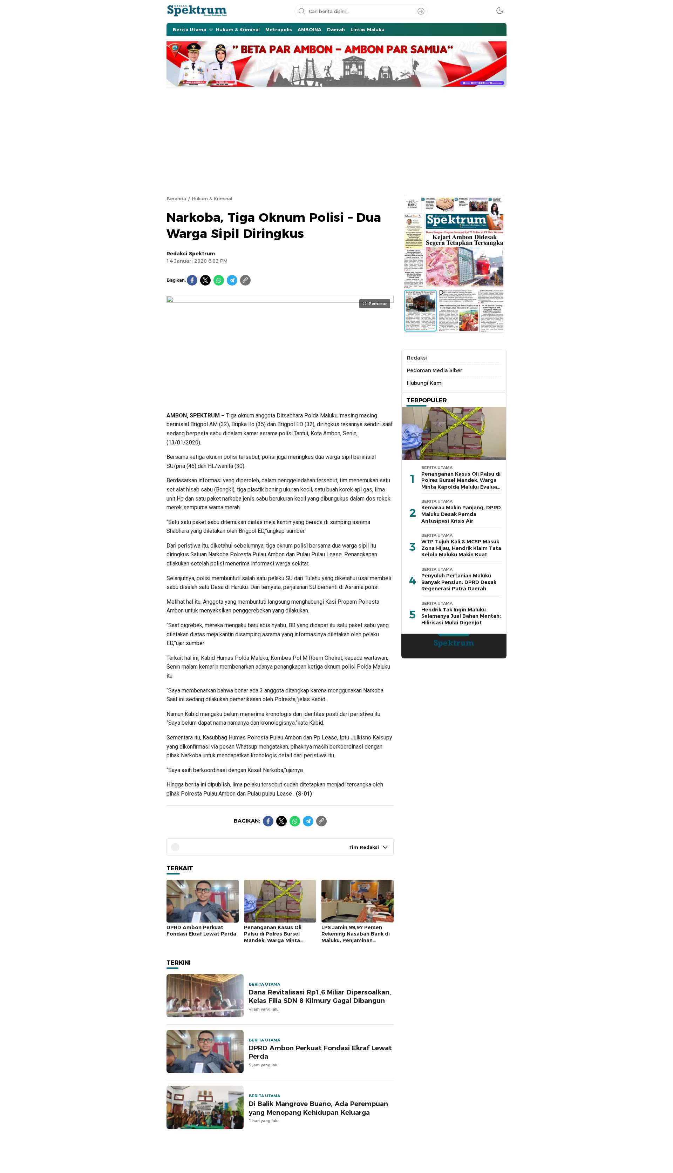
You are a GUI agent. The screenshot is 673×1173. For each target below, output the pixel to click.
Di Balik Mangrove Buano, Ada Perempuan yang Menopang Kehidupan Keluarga (318, 1108)
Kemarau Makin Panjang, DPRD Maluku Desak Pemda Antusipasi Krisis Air (461, 514)
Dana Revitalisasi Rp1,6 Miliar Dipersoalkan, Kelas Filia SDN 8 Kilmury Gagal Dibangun (320, 996)
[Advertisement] (336, 141)
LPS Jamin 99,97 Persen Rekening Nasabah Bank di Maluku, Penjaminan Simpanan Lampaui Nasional (355, 940)
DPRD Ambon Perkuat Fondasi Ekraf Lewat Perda (201, 931)
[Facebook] (192, 280)
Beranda (176, 198)
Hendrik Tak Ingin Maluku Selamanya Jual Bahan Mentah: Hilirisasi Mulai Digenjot (461, 616)
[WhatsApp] (218, 280)
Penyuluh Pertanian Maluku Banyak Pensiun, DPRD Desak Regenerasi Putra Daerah (458, 582)
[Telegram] (232, 280)
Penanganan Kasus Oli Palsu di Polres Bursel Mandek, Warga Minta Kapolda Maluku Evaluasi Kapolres (276, 940)
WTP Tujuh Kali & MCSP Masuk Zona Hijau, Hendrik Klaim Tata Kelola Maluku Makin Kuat (461, 548)
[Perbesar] (280, 396)
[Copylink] (245, 280)
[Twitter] (205, 280)
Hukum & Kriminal (212, 198)
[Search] (421, 11)
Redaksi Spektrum (190, 253)
